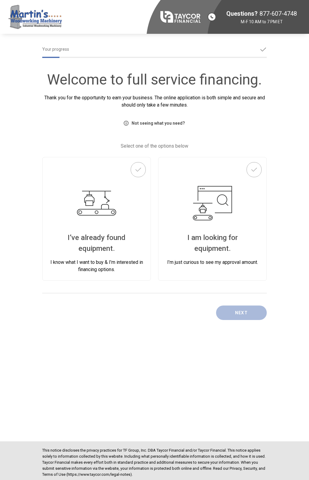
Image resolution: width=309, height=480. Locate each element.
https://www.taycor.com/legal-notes (99, 474)
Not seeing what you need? (158, 123)
